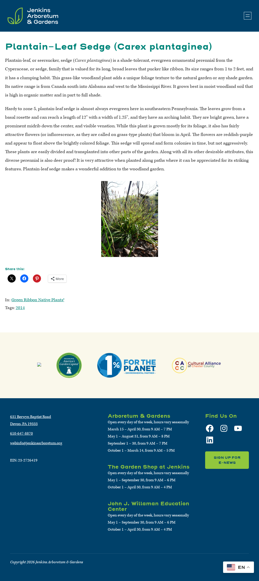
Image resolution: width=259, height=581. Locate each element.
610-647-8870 (21, 433)
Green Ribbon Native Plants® (37, 300)
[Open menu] (247, 15)
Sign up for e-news (227, 460)
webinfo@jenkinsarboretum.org (36, 443)
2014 (20, 308)
